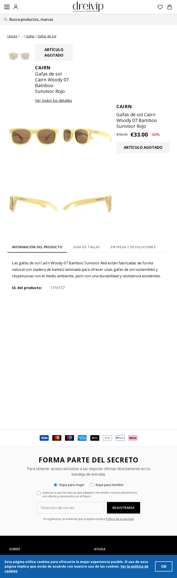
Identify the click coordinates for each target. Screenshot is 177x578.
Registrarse (123, 507)
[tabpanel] (88, 275)
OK (163, 566)
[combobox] (88, 19)
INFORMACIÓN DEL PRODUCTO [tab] (37, 247)
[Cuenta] (15, 7)
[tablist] (83, 248)
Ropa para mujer (71, 485)
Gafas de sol (47, 36)
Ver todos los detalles (53, 100)
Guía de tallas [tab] (86, 247)
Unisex (12, 36)
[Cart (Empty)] (169, 7)
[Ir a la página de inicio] (88, 7)
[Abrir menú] (7, 7)
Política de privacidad (120, 519)
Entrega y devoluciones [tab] (133, 247)
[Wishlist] (160, 7)
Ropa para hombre (109, 485)
